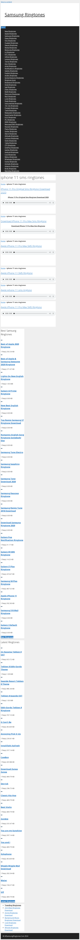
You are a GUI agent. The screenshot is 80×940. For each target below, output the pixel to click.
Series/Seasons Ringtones (14, 78)
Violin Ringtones (11, 141)
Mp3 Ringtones (10, 96)
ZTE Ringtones (10, 145)
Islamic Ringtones (11, 71)
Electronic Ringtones (12, 94)
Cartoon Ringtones (12, 138)
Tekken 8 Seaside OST (11, 695)
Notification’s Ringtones (13, 68)
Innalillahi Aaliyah (10, 745)
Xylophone (6, 854)
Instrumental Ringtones (13, 103)
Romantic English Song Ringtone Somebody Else (12, 437)
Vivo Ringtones (10, 41)
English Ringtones (11, 73)
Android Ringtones (11, 152)
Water (4, 880)
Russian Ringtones (11, 127)
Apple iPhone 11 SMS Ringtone (17, 273)
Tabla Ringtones (11, 143)
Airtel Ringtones (10, 66)
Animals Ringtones (11, 164)
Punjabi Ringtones (11, 108)
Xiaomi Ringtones (11, 45)
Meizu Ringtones (11, 157)
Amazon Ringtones (12, 166)
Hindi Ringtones (10, 85)
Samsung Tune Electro (12, 452)
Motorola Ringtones (12, 50)
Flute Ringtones (10, 101)
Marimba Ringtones (12, 171)
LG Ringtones (10, 52)
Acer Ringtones (10, 64)
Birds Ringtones (10, 168)
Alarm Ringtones (11, 134)
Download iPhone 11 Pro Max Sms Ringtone (23, 221)
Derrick (4, 783)
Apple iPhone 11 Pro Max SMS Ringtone (21, 246)
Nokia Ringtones (11, 48)
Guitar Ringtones (11, 131)
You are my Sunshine (11, 830)
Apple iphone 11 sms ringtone (16, 290)
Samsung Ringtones (25, 15)
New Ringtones (10, 31)
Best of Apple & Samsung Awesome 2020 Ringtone (10, 361)
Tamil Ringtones (11, 110)
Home (3, 184)
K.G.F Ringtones (10, 117)
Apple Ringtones (11, 34)
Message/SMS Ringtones (14, 124)
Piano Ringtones (11, 129)
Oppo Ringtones (11, 38)
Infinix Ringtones (11, 57)
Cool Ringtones (10, 155)
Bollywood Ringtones (12, 82)
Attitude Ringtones (11, 136)
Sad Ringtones (10, 87)
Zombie (4, 819)
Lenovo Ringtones (11, 59)
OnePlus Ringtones (12, 148)
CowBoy (5, 757)
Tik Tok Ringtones (11, 106)
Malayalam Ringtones (12, 113)
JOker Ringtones (11, 89)
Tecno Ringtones (11, 61)
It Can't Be (6, 722)
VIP (2, 892)
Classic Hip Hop (8, 795)
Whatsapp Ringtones (12, 159)
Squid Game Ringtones (13, 115)
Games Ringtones (11, 150)
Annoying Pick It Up (11, 734)
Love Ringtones (10, 99)
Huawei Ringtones (11, 43)
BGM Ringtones (10, 92)
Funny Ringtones (11, 162)
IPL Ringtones (10, 120)
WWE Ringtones (10, 122)
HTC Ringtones (10, 55)
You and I (5, 842)
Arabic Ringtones (11, 75)
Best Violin (6, 807)
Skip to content (6, 2)
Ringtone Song (10, 80)
